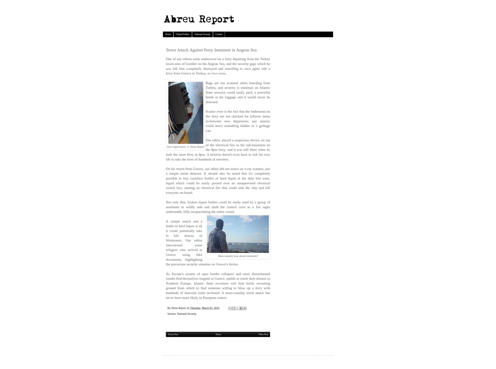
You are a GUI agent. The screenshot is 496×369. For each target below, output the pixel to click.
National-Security (186, 313)
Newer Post (173, 334)
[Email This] (230, 308)
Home (168, 34)
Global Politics (182, 34)
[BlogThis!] (234, 308)
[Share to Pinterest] (245, 308)
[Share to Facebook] (241, 308)
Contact (218, 34)
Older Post (263, 334)
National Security (202, 34)
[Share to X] (237, 308)
